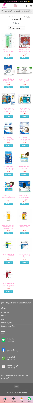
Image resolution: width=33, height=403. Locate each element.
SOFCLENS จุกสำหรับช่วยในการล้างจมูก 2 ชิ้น (8, 196)
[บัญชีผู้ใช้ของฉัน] (26, 6)
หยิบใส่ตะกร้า (8, 58)
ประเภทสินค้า (14, 1)
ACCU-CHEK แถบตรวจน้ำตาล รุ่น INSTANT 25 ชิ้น (8, 255)
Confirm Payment (6, 323)
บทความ (3, 316)
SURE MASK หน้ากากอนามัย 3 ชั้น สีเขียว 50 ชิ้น (24, 80)
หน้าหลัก (5, 17)
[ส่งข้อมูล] (29, 11)
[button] (15, 5)
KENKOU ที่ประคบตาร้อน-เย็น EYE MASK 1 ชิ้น (8, 51)
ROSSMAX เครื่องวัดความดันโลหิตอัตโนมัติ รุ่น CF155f (24, 51)
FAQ (2, 319)
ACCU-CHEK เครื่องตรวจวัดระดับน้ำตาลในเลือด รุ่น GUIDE (8, 109)
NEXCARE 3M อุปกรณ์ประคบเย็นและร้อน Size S (24, 139)
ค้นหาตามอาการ (6, 1)
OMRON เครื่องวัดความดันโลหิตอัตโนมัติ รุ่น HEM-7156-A (24, 197)
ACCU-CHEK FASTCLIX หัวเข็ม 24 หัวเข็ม (24, 226)
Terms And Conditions (21, 390)
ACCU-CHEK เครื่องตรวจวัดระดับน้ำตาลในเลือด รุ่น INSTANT (24, 109)
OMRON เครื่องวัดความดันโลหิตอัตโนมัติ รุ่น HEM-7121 (8, 80)
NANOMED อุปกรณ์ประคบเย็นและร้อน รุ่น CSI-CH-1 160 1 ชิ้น (8, 168)
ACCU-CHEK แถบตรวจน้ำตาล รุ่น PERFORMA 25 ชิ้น (8, 285)
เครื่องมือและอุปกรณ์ (16, 17)
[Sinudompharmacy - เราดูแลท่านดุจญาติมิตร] (6, 6)
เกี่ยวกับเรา (4, 308)
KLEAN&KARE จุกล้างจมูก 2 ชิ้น (24, 167)
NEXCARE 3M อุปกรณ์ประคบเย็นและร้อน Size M (8, 139)
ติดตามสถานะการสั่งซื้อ (8, 326)
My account (5, 312)
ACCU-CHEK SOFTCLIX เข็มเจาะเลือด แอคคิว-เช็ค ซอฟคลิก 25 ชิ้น (8, 226)
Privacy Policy (9, 390)
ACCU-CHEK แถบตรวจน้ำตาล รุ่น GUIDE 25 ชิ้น (24, 255)
